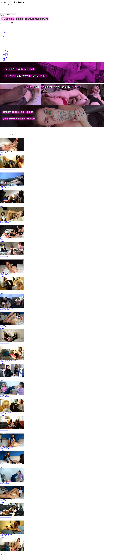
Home (4, 27)
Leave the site (2, 15)
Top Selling (5, 32)
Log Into (6, 57)
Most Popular (5, 33)
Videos (4, 49)
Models (4, 59)
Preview (4, 38)
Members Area (5, 54)
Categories (4, 34)
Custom (4, 58)
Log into (4, 40)
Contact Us (4, 60)
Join (3, 39)
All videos (4, 31)
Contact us (4, 46)
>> (9, 136)
